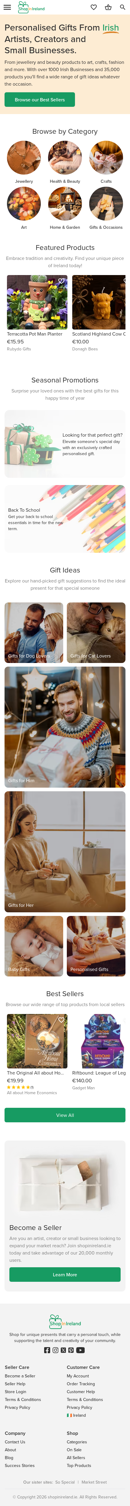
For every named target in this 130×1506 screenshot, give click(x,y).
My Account (78, 1376)
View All (65, 1115)
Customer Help (81, 1392)
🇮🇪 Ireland (76, 1415)
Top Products (79, 1465)
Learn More (65, 1274)
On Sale (74, 1450)
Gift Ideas (65, 570)
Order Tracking (81, 1384)
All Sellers (76, 1458)
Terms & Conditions (23, 1399)
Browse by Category (65, 131)
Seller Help (15, 1384)
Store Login (15, 1392)
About (10, 1450)
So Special (65, 1482)
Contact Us (15, 1442)
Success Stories (20, 1465)
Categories (77, 1442)
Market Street (94, 1482)
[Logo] (31, 7)
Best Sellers (65, 993)
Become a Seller (20, 1376)
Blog (9, 1458)
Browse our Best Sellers (40, 99)
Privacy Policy (17, 1407)
